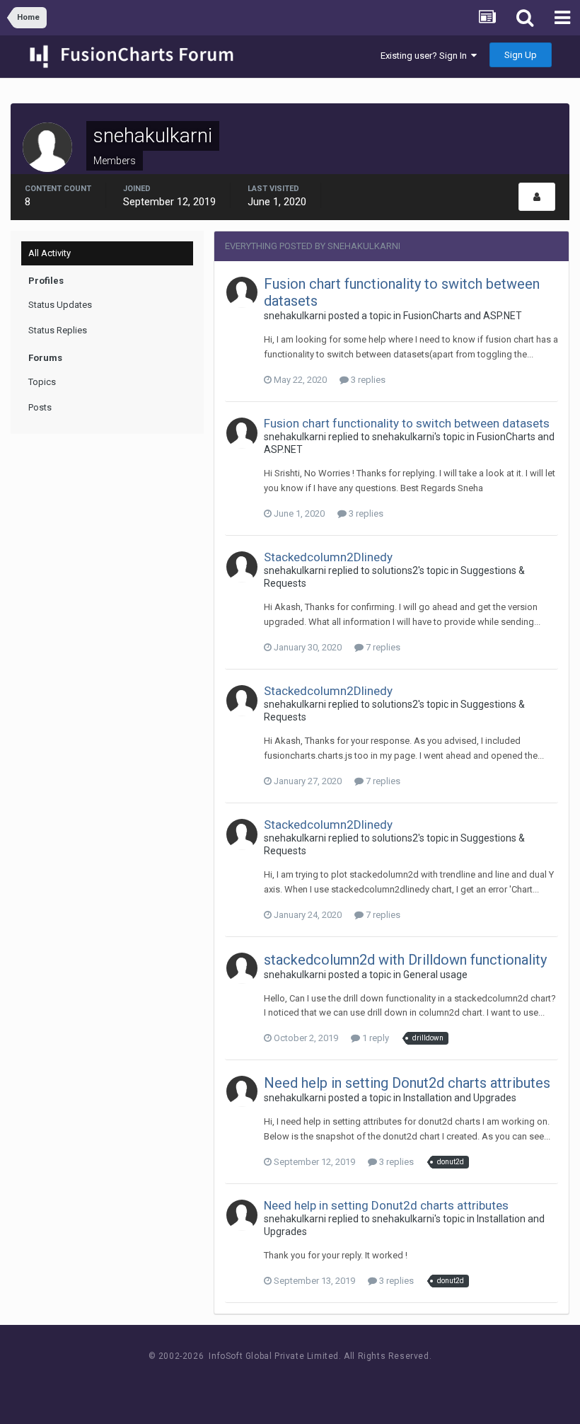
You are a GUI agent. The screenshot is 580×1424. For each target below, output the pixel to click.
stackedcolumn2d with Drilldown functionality (405, 959)
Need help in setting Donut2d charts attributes (407, 1082)
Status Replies (57, 330)
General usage (435, 974)
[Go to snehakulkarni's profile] (241, 292)
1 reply (374, 1038)
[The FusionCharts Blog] (244, 1383)
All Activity (49, 253)
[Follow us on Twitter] (308, 1383)
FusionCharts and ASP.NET (462, 315)
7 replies (382, 647)
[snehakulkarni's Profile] (536, 197)
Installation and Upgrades (459, 1097)
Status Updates (60, 304)
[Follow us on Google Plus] (340, 1383)
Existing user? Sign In (426, 55)
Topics (42, 382)
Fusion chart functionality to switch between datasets (407, 423)
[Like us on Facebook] (276, 1383)
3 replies (367, 379)
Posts (40, 407)
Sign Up (520, 55)
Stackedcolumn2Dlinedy (328, 557)
